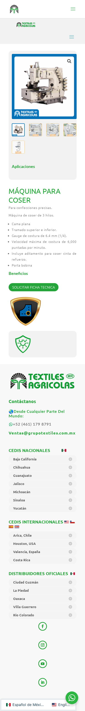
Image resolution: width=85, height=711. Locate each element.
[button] (69, 61)
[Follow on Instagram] (42, 645)
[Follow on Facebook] (42, 626)
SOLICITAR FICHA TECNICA (33, 286)
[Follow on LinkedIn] (42, 682)
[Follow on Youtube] (42, 663)
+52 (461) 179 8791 (32, 424)
